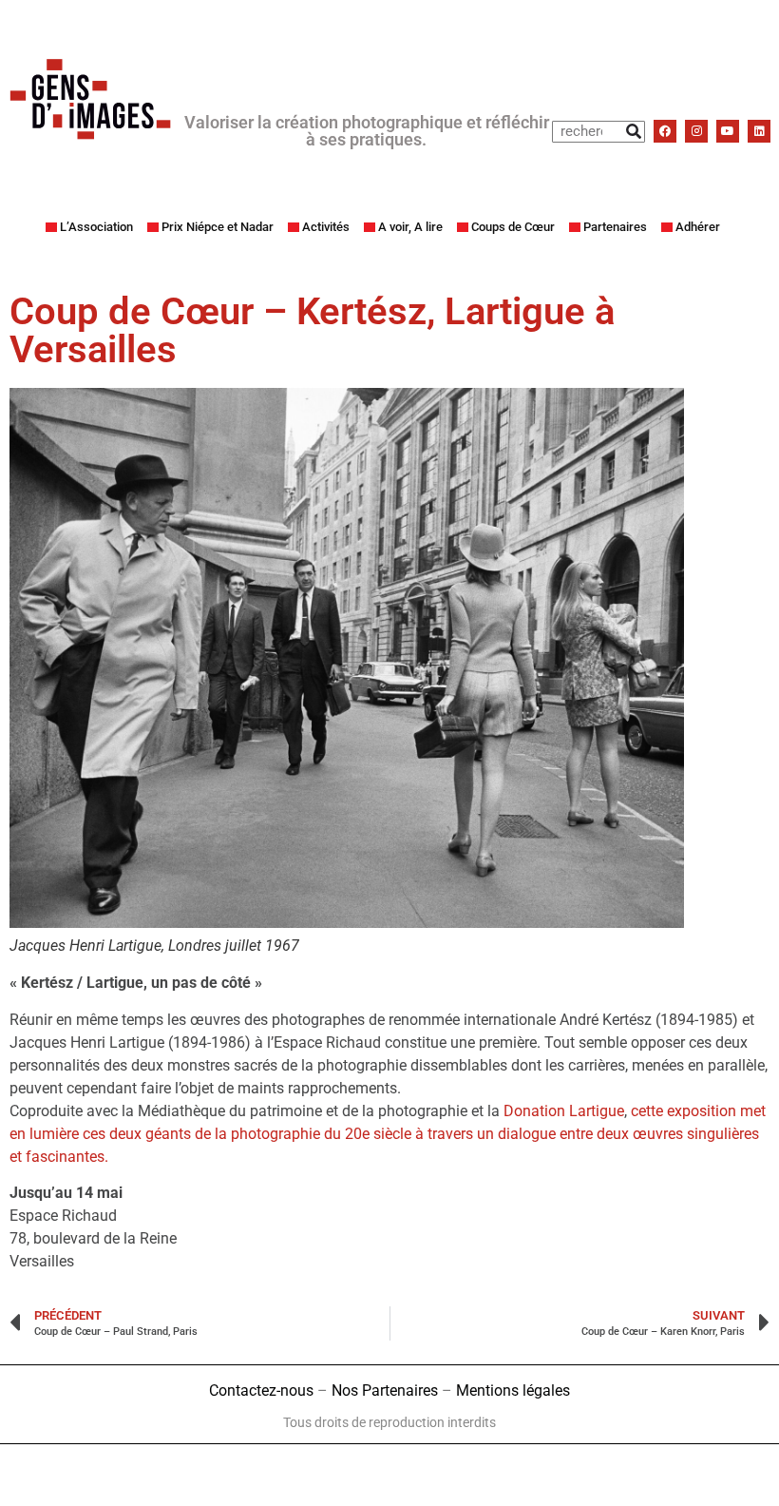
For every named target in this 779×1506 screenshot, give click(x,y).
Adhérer (697, 227)
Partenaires (615, 227)
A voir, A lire (410, 227)
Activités (326, 227)
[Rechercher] (633, 132)
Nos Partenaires (385, 1390)
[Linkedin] (759, 131)
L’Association (96, 227)
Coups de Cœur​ (513, 227)
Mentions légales (513, 1390)
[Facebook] (665, 131)
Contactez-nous (261, 1390)
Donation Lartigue (564, 1111)
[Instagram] (696, 131)
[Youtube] (727, 131)
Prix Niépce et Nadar (218, 227)
